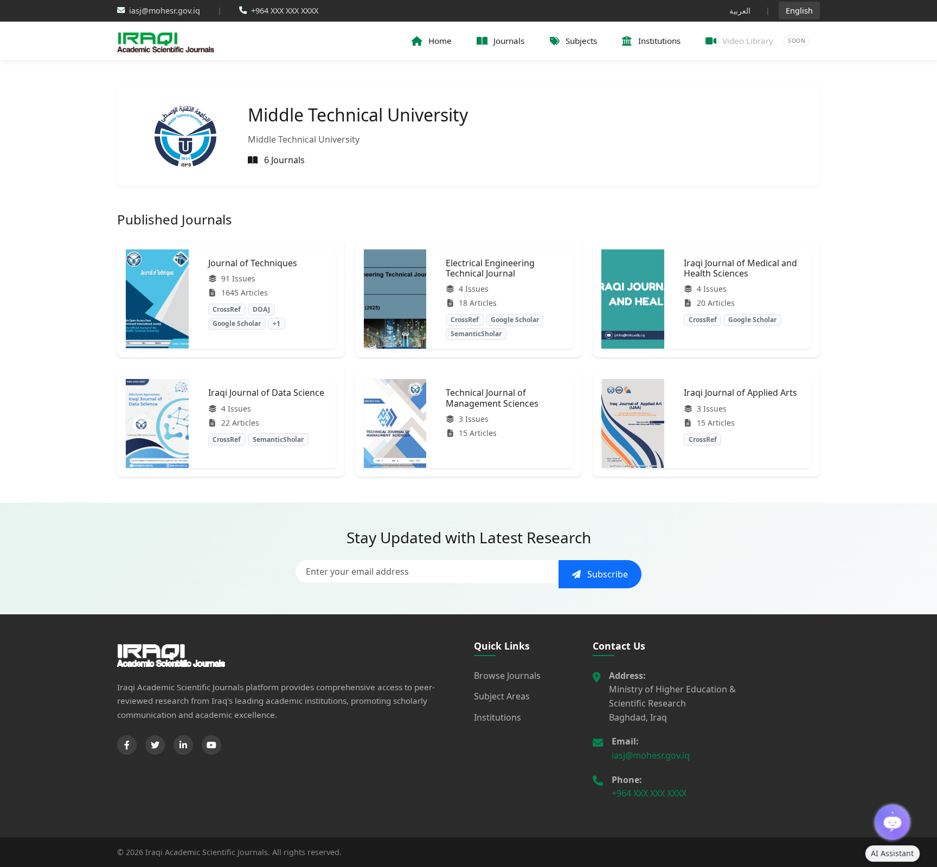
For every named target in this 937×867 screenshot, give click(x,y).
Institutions (497, 717)
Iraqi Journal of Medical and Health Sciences (740, 268)
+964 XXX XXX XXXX (649, 793)
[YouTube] (211, 745)
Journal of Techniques (252, 263)
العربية (739, 10)
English (799, 10)
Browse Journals (507, 676)
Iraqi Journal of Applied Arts (740, 393)
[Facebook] (127, 745)
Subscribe (606, 574)
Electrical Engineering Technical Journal (490, 268)
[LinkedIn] (183, 745)
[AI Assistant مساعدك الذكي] (892, 822)
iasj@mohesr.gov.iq (651, 755)
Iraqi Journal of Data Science (266, 393)
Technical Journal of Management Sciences (492, 398)
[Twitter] (155, 745)
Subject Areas (502, 696)
